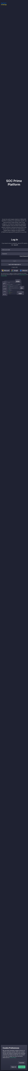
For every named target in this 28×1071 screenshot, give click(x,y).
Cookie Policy (13, 1057)
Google (16, 270)
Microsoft (6, 270)
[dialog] (14, 1057)
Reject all (14, 1067)
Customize (21, 1062)
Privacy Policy (4, 275)
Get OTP (16, 244)
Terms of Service (22, 274)
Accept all (21, 1067)
